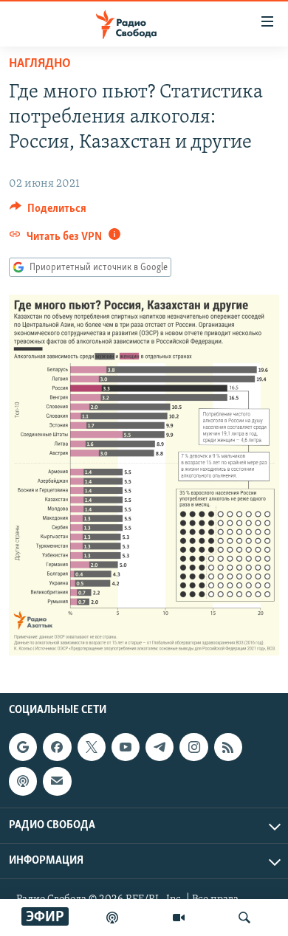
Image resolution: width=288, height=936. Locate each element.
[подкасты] (112, 917)
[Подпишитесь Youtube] (126, 747)
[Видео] (179, 917)
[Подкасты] (23, 781)
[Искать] (244, 917)
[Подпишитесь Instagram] (193, 747)
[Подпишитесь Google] (23, 747)
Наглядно (40, 64)
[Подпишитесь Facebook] (57, 747)
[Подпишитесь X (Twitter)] (92, 747)
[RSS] (228, 747)
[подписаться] (57, 781)
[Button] (48, 212)
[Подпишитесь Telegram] (159, 747)
